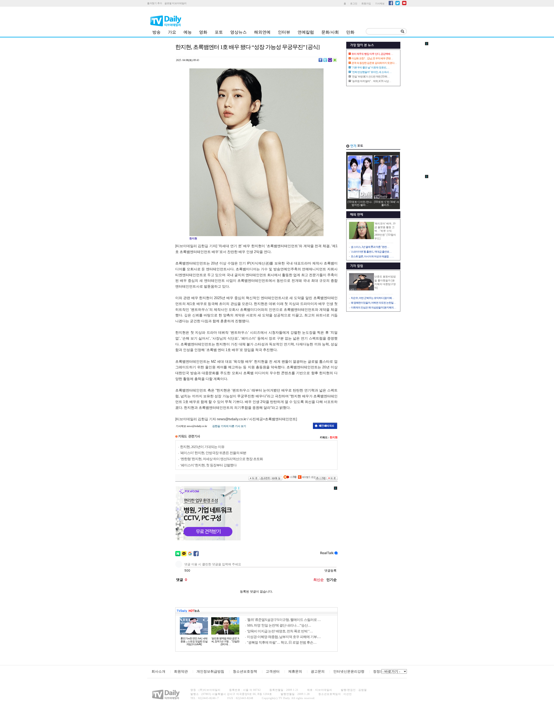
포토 (219, 32)
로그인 (353, 3)
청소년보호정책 (245, 671)
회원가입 (366, 3)
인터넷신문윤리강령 (348, 671)
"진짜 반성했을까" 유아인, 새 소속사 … (371, 72)
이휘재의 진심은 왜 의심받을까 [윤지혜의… (373, 307)
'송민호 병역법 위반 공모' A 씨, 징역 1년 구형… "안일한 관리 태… (225, 641)
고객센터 (273, 671)
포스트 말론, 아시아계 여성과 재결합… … (372, 256)
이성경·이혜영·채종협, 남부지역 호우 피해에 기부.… (284, 637)
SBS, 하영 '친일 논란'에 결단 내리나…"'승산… (279, 625)
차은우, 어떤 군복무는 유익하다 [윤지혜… (372, 298)
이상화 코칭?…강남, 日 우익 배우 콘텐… (372, 58)
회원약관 (181, 671)
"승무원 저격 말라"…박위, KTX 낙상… (371, 81)
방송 (156, 32)
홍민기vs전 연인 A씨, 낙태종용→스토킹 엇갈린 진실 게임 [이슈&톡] (194, 641)
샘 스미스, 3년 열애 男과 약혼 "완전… (370, 246)
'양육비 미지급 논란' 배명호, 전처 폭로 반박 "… (280, 631)
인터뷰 (284, 32)
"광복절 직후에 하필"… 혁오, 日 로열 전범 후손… (281, 642)
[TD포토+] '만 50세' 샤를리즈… (386, 203)
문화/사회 (330, 32)
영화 (203, 32)
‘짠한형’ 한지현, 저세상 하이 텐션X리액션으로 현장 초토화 (221, 459)
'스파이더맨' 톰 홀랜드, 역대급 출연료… (371, 251)
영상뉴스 (238, 32)
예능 (188, 32)
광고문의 (318, 671)
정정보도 (380, 671)
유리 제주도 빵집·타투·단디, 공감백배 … (372, 53)
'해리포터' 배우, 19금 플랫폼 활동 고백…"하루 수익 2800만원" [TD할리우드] (385, 231)
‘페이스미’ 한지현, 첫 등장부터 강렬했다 (208, 465)
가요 (172, 32)
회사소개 (158, 671)
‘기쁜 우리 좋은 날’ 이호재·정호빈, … (370, 67)
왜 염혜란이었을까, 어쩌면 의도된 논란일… (373, 302)
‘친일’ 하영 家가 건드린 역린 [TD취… (370, 76)
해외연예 (262, 32)
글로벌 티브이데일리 (175, 3)
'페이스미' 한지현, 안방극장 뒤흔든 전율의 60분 (213, 453)
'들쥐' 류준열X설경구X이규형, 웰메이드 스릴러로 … (284, 620)
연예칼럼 (306, 32)
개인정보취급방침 (210, 671)
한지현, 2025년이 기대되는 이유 (202, 447)
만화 (350, 32)
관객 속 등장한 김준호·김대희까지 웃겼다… (374, 62)
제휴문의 (295, 671)
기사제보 (380, 3)
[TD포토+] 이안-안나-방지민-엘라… (360, 203)
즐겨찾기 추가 (154, 3)
